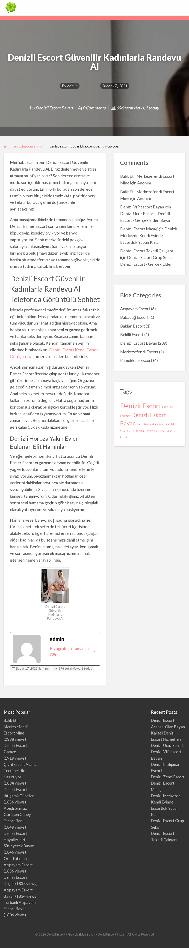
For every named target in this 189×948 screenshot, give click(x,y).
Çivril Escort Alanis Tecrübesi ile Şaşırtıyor (20, 770)
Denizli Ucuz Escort (167, 745)
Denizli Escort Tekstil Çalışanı (146, 250)
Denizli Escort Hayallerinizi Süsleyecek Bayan (19, 839)
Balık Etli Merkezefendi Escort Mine (16, 726)
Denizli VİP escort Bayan (142, 206)
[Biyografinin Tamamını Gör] (94, 651)
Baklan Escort (132, 325)
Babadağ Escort (134, 317)
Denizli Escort (140, 406)
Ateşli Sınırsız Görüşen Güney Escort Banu (17, 814)
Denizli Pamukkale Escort (150, 424)
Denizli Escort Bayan (54, 107)
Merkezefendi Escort (139, 351)
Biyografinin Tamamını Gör (70, 651)
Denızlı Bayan (144, 431)
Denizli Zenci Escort (168, 776)
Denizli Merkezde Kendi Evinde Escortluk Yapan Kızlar (148, 235)
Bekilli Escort (132, 334)
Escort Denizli (162, 431)
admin (72, 86)
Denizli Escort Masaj (138, 228)
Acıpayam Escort (135, 308)
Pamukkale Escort (136, 360)
